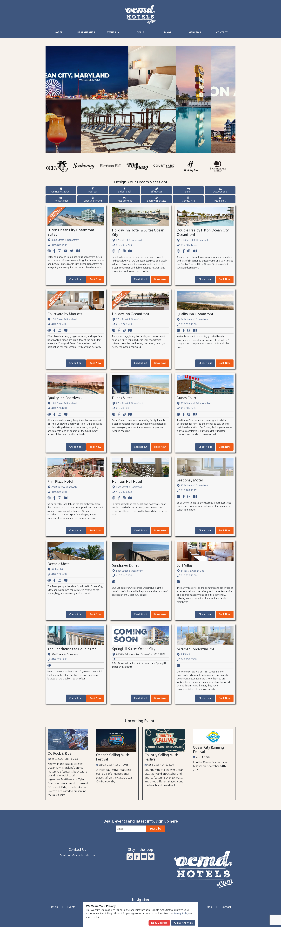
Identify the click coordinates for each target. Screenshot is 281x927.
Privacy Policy (181, 913)
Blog (167, 32)
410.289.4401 (59, 408)
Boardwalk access (156, 201)
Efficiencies (156, 192)
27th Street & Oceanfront (129, 403)
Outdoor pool (220, 192)
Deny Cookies (159, 923)
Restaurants (86, 32)
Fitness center (61, 201)
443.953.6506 (189, 659)
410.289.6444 (59, 245)
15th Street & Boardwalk (64, 319)
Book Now (95, 279)
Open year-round (93, 201)
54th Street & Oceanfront (194, 319)
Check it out (75, 279)
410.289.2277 (189, 408)
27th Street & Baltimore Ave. (196, 403)
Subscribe (155, 828)
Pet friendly (220, 201)
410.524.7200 (189, 324)
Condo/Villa (188, 201)
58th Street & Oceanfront (129, 571)
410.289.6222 (124, 492)
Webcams (195, 32)
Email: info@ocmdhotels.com (77, 855)
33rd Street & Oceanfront (194, 240)
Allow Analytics (183, 923)
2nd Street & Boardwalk (64, 487)
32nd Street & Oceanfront (65, 240)
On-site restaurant (60, 192)
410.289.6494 (59, 574)
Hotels (59, 32)
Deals (140, 32)
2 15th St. (186, 654)
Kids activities (125, 201)
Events (112, 32)
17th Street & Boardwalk (129, 240)
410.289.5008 (59, 324)
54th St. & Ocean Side (192, 571)
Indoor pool (124, 192)
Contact (222, 32)
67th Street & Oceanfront (129, 319)
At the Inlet (57, 569)
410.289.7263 (124, 245)
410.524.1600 (124, 324)
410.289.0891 (124, 408)
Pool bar (92, 192)
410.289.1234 (189, 245)
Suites (188, 192)
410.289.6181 (59, 492)
